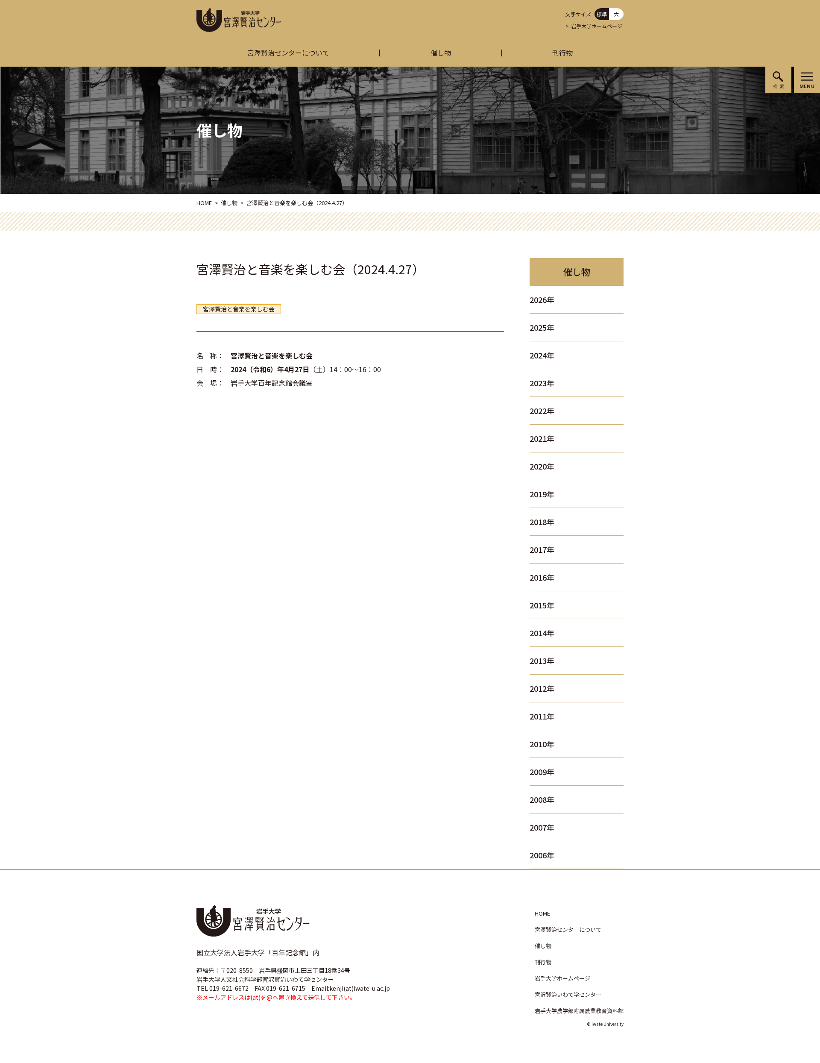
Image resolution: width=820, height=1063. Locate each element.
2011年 (542, 716)
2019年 (542, 493)
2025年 (542, 327)
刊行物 (562, 52)
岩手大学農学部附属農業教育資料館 (579, 1011)
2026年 (542, 299)
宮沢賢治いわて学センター (568, 994)
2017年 (542, 549)
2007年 (542, 827)
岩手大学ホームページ (596, 25)
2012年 (542, 688)
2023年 (542, 382)
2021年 (542, 438)
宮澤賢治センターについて (288, 52)
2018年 (542, 521)
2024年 (542, 355)
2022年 (542, 410)
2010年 (542, 743)
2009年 (542, 771)
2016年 (542, 577)
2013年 (542, 660)
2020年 (542, 466)
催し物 (440, 52)
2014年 (542, 632)
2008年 (542, 799)
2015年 (542, 605)
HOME (204, 203)
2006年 (542, 854)
